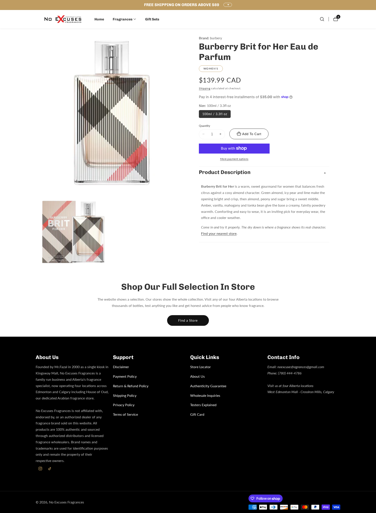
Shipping (204, 88)
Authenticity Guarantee (208, 386)
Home (99, 19)
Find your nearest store (219, 233)
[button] (123, 19)
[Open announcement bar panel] (227, 5)
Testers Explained (203, 405)
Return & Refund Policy (130, 386)
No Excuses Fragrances (66, 502)
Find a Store (188, 320)
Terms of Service (125, 414)
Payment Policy (125, 376)
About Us (197, 376)
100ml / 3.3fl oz (214, 114)
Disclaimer (121, 367)
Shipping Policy (124, 395)
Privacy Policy (123, 405)
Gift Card (197, 414)
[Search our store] (322, 19)
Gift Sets (152, 19)
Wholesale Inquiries (205, 395)
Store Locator (200, 367)
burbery (216, 38)
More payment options (234, 158)
